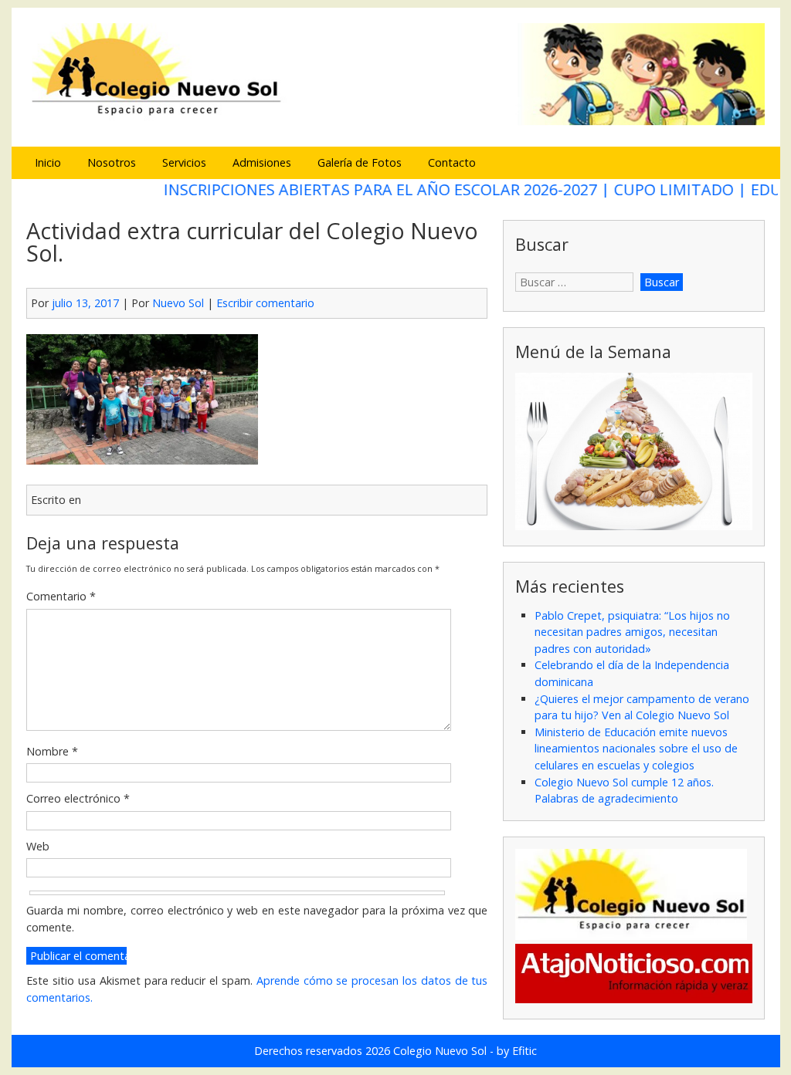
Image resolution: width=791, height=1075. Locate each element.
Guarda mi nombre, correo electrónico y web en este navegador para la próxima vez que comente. (256, 919)
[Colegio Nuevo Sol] (395, 123)
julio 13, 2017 (85, 303)
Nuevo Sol (178, 303)
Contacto (452, 162)
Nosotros (111, 162)
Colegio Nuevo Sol (440, 1050)
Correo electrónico (78, 798)
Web (37, 846)
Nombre (52, 751)
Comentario (61, 596)
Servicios (184, 162)
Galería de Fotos (359, 162)
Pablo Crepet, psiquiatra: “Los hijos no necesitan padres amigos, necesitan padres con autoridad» (632, 632)
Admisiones (262, 162)
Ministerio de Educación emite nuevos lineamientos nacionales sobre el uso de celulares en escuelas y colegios (636, 748)
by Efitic (517, 1050)
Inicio (48, 162)
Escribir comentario (265, 303)
